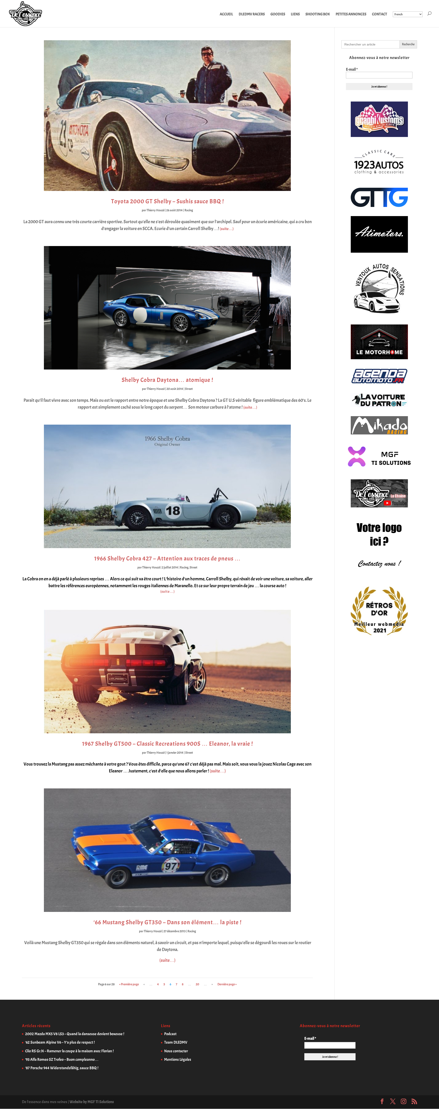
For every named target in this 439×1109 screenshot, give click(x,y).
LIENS (295, 14)
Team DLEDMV (175, 1042)
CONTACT (379, 14)
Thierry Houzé (155, 210)
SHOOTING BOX (317, 14)
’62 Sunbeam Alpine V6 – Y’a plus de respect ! (60, 1042)
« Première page (129, 984)
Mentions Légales (177, 1059)
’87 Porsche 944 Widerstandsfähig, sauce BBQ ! (61, 1068)
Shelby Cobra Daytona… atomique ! (167, 380)
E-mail (352, 69)
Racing (189, 210)
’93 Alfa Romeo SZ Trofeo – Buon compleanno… (62, 1059)
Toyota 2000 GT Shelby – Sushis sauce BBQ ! (167, 201)
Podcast (170, 1033)
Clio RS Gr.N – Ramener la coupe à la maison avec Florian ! (69, 1051)
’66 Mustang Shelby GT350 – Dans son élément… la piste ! (167, 922)
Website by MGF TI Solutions (92, 1101)
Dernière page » (227, 984)
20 (197, 984)
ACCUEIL (226, 14)
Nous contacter (176, 1051)
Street (189, 389)
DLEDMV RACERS (252, 14)
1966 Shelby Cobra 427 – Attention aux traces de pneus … (167, 558)
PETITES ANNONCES (351, 14)
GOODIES (277, 14)
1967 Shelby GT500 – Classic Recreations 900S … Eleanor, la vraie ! (167, 743)
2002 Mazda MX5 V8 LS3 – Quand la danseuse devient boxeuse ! (74, 1033)
